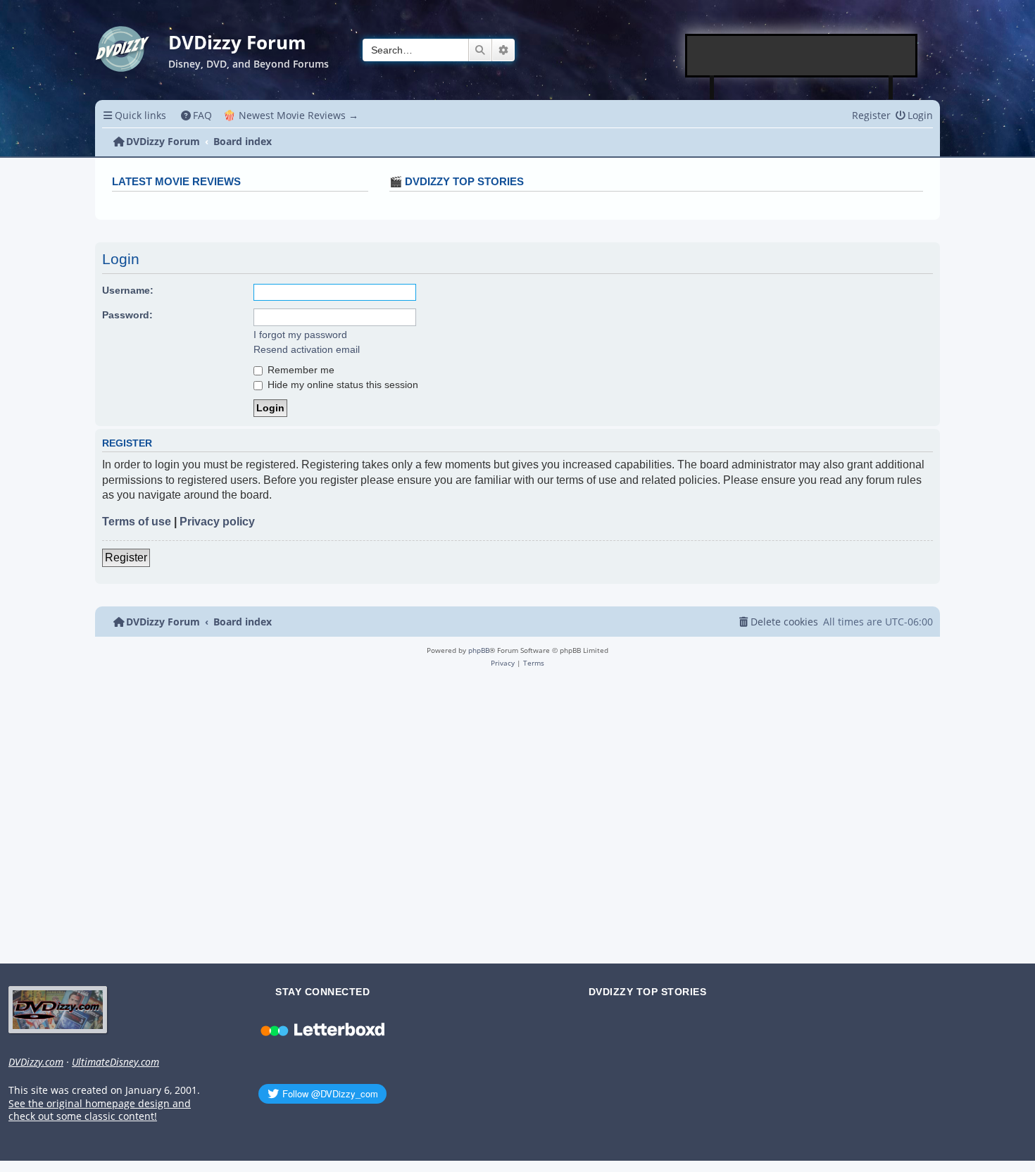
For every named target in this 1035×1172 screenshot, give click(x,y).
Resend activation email (306, 349)
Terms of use (136, 522)
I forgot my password (300, 334)
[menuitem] (197, 115)
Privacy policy (217, 522)
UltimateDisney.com (115, 1062)
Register (126, 557)
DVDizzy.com (35, 1062)
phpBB (478, 650)
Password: (127, 314)
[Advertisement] (802, 55)
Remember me (299, 369)
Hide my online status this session (341, 384)
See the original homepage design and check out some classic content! (99, 1110)
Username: (127, 290)
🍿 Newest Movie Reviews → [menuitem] (290, 115)
